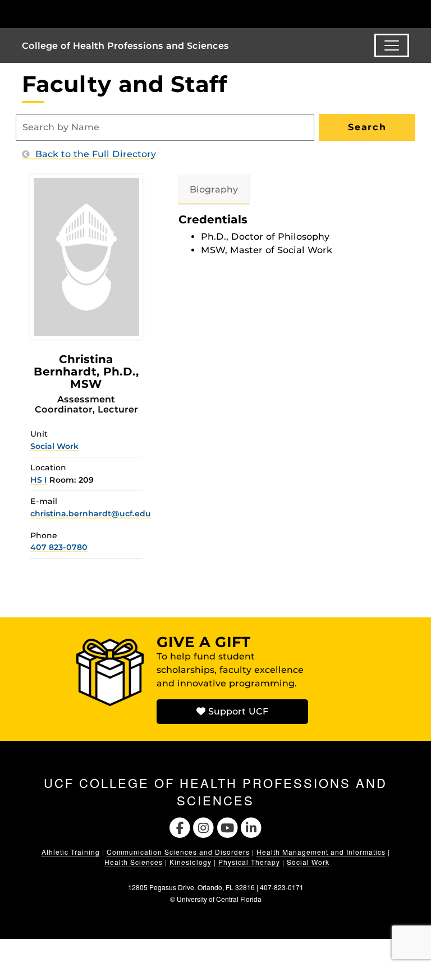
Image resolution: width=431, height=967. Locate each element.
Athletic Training (71, 851)
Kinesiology (190, 862)
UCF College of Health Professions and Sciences (215, 791)
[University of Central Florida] (96, 13)
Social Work (54, 446)
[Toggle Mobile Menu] (406, 13)
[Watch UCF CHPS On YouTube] (228, 826)
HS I (38, 480)
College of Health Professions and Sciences (125, 45)
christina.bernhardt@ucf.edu (90, 513)
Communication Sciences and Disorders (178, 851)
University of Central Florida (219, 899)
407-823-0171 (282, 887)
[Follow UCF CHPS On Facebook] (180, 826)
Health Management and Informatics (321, 851)
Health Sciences (133, 862)
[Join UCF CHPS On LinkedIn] (252, 826)
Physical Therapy (249, 862)
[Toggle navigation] (391, 45)
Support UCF (236, 711)
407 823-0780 (59, 547)
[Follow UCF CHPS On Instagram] (203, 826)
